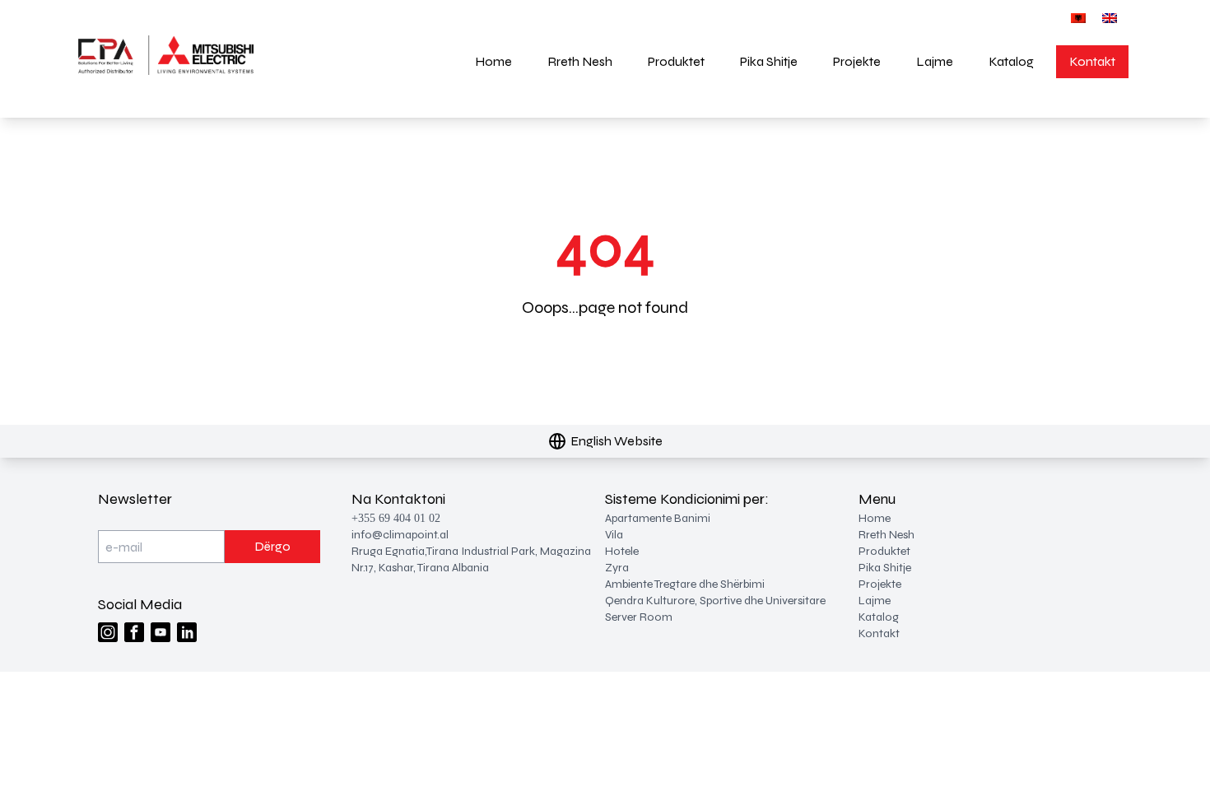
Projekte (857, 61)
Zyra (617, 568)
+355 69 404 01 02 (395, 518)
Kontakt (1092, 61)
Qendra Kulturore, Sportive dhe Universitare (715, 601)
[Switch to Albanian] (1078, 18)
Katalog (1011, 61)
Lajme (934, 61)
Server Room (638, 617)
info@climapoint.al (400, 535)
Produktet (676, 61)
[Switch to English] (1109, 18)
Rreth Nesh (579, 61)
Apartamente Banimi (657, 518)
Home (493, 61)
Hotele (622, 551)
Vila (614, 535)
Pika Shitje (769, 61)
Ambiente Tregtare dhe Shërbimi (685, 584)
